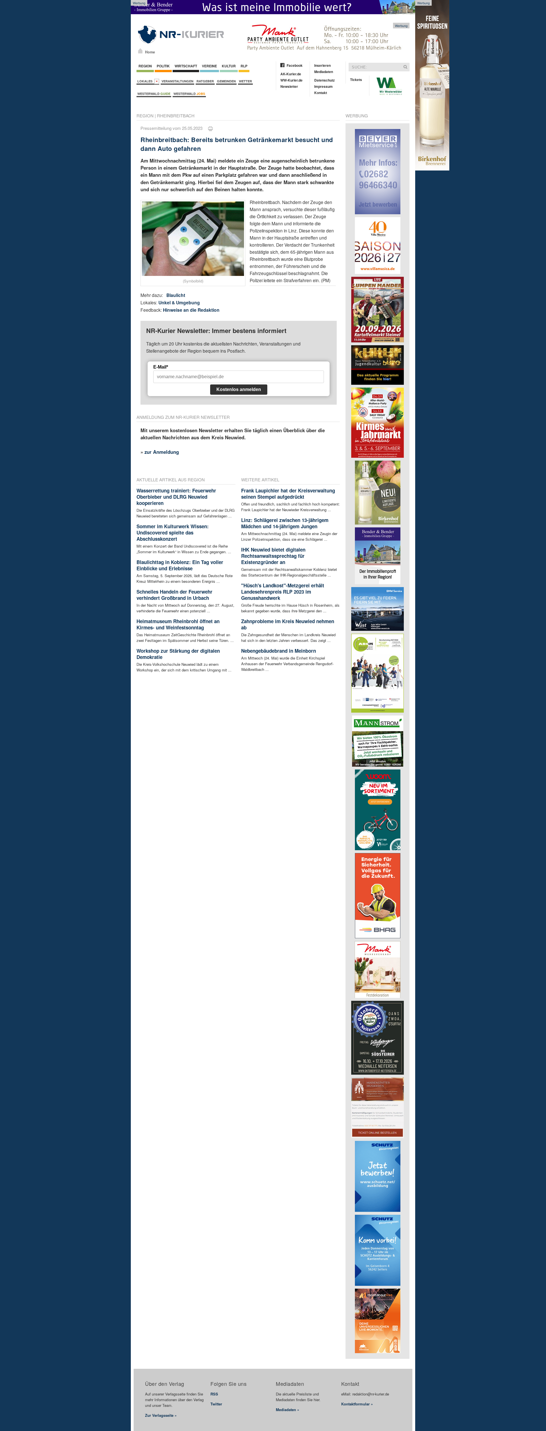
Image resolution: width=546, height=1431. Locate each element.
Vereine (209, 65)
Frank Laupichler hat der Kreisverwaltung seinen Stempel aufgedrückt (288, 493)
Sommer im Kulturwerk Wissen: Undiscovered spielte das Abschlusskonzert (172, 532)
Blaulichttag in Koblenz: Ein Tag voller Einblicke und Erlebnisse (179, 565)
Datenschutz (324, 80)
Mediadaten (323, 71)
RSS (214, 1394)
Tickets (356, 79)
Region (145, 65)
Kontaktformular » (357, 1404)
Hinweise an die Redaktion (191, 310)
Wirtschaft (186, 65)
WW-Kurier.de (291, 80)
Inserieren (322, 65)
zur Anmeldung (161, 451)
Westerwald (153, 93)
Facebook (295, 65)
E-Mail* (160, 367)
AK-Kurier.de (290, 73)
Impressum (323, 86)
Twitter (216, 1404)
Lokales (145, 81)
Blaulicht (175, 295)
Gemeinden (226, 81)
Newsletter (289, 86)
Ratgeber (205, 81)
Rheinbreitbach (176, 115)
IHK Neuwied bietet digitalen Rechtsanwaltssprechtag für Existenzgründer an (273, 555)
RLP (244, 65)
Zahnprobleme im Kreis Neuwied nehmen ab (287, 624)
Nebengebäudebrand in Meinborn (278, 650)
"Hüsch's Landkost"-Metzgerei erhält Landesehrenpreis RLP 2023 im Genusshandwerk (282, 591)
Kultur (229, 65)
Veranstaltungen (177, 81)
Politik (163, 65)
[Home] (140, 50)
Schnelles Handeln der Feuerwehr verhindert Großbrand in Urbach (174, 594)
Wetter (245, 81)
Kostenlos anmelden (238, 389)
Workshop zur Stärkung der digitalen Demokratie (178, 653)
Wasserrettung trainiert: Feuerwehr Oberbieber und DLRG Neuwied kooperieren (176, 496)
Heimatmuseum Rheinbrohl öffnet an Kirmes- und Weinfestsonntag (178, 624)
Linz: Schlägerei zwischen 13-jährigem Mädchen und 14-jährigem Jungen (284, 523)
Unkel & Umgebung (179, 302)
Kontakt (320, 92)
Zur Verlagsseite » (161, 1415)
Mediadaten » (287, 1409)
